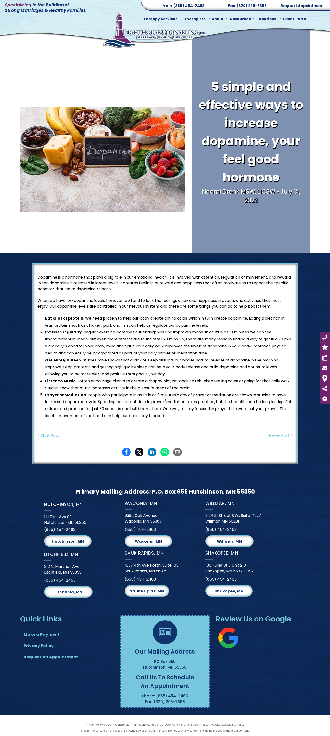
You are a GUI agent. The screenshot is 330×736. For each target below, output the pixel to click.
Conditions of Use (158, 724)
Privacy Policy (94, 724)
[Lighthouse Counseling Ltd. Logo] (155, 33)
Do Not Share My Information (126, 724)
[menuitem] (163, 19)
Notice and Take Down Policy (190, 724)
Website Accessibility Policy (227, 724)
